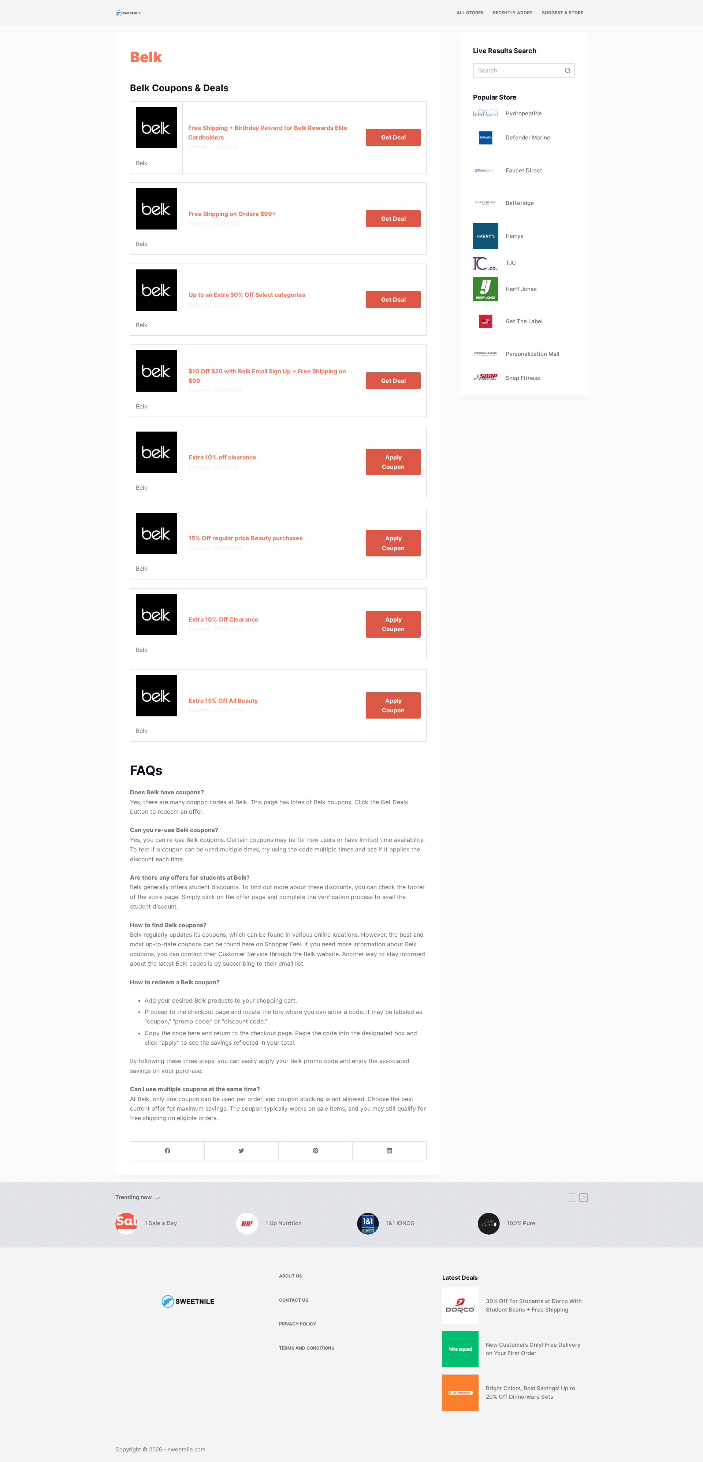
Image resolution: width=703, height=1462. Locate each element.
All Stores (470, 12)
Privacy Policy (297, 1324)
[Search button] (567, 70)
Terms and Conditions (306, 1348)
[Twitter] (241, 1151)
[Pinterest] (315, 1151)
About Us (290, 1276)
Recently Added (513, 12)
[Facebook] (167, 1151)
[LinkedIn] (389, 1151)
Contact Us (293, 1300)
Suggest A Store (562, 12)
